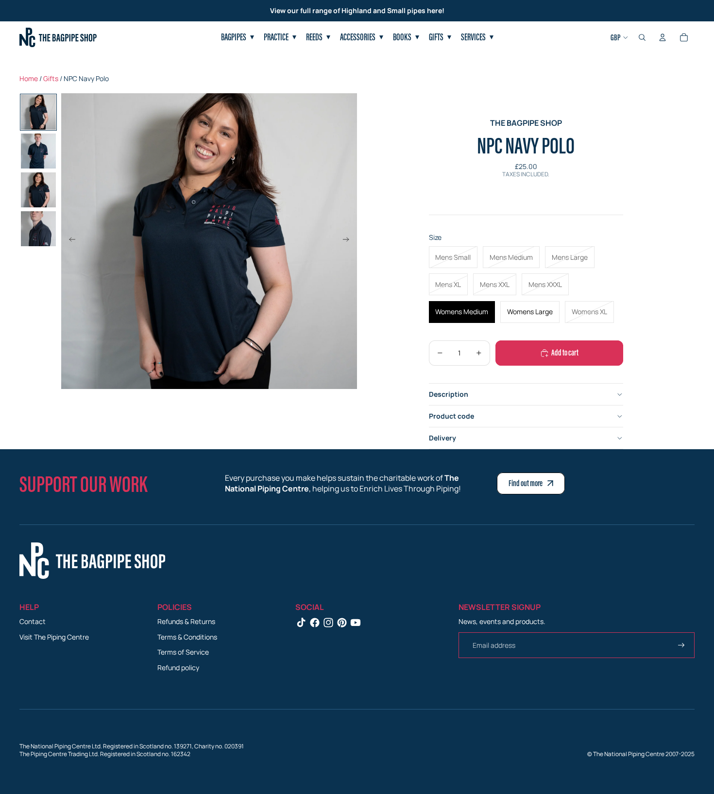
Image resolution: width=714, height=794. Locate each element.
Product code (451, 416)
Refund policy (178, 667)
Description (448, 394)
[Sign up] (681, 645)
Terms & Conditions (187, 637)
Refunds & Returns (186, 621)
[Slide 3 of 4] (38, 189)
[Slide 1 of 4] (38, 112)
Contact (32, 621)
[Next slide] (349, 241)
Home (28, 78)
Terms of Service (183, 652)
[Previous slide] (69, 241)
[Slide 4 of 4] (38, 228)
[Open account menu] (662, 37)
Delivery (442, 437)
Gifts (50, 78)
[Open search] (642, 37)
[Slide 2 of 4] (38, 151)
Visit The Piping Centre (54, 637)
